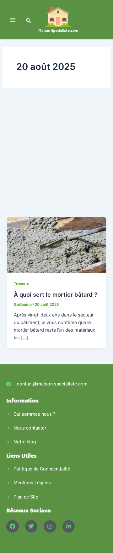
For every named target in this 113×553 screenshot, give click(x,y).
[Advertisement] (56, 157)
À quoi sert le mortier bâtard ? (55, 294)
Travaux (21, 284)
